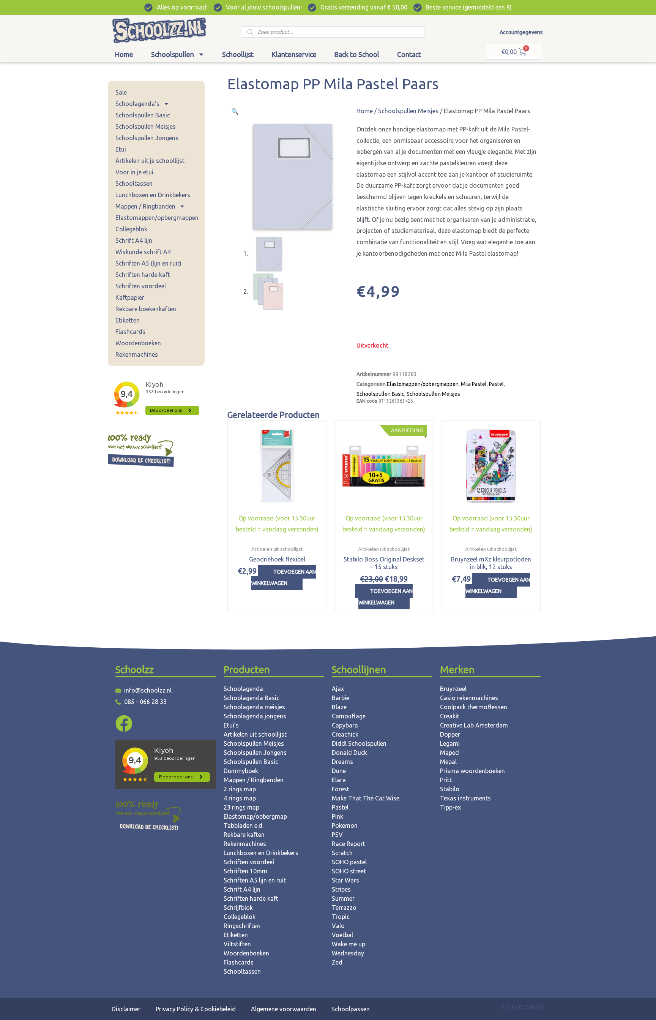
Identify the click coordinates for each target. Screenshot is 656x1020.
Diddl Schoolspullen (359, 743)
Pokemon (345, 825)
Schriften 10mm (245, 871)
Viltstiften (237, 944)
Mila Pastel (474, 384)
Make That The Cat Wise (365, 798)
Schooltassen (134, 183)
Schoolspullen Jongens (146, 137)
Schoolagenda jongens (255, 716)
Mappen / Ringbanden (145, 206)
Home (124, 54)
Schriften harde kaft (142, 274)
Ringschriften (242, 925)
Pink (337, 816)
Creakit (449, 716)
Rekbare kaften (244, 834)
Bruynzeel (453, 688)
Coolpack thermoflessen (473, 707)
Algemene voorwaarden (283, 1009)
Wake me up (348, 944)
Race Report (348, 843)
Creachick (345, 734)
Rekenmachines (136, 354)
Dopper (450, 734)
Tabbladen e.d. (243, 825)
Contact (409, 54)
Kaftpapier (129, 297)
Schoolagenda (243, 688)
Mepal (448, 761)
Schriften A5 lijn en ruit (255, 880)
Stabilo (449, 789)
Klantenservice (294, 54)
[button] (235, 111)
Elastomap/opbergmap (255, 816)
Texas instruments (465, 798)
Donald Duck (349, 752)
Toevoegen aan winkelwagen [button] (283, 577)
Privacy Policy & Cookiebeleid (196, 1009)
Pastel (496, 384)
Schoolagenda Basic (251, 697)
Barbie (340, 697)
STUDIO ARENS (522, 1007)
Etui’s (231, 725)
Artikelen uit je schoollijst (149, 160)
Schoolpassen (350, 1009)
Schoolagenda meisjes (254, 707)
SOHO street (349, 871)
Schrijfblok (238, 907)
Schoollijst (238, 54)
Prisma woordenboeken (472, 770)
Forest (340, 789)
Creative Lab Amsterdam (474, 725)
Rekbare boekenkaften (145, 308)
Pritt (446, 779)
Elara (339, 779)
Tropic (341, 916)
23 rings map (241, 807)
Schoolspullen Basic (142, 115)
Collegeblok (131, 229)
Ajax (338, 688)
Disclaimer (126, 1009)
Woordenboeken (138, 343)
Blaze (339, 707)
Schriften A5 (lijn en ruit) (148, 263)
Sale (121, 92)
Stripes (341, 889)
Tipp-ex (450, 807)
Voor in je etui (134, 172)
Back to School (356, 54)
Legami (450, 743)
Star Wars (345, 880)
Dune (339, 770)
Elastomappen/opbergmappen (157, 217)
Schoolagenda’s (137, 103)
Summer (343, 898)
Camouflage (349, 716)
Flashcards (130, 331)
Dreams (342, 761)
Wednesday (348, 953)
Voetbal (342, 934)
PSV (337, 834)
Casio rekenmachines (469, 697)
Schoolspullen (172, 54)
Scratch (342, 852)
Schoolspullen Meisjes (145, 126)
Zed (337, 962)
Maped (449, 752)
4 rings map (240, 798)
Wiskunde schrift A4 (143, 251)
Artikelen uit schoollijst (255, 734)
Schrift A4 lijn (133, 240)
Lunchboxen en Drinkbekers (152, 194)
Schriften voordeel (140, 286)
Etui (120, 149)
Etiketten (127, 320)
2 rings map (240, 789)
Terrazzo (344, 907)
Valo (338, 925)
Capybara (345, 725)
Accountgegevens (521, 32)
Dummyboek (241, 770)
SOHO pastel (349, 862)
